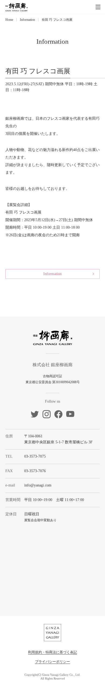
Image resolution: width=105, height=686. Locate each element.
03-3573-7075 (35, 456)
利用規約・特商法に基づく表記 (52, 652)
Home (9, 20)
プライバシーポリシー (52, 662)
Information (27, 20)
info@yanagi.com (37, 485)
